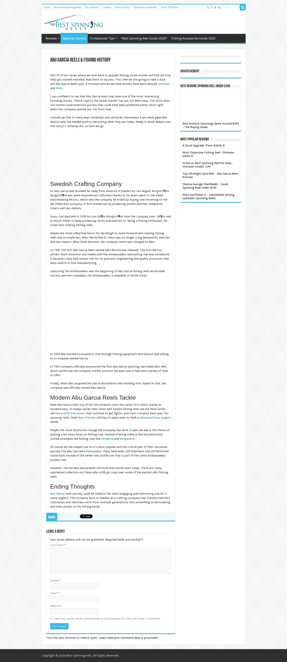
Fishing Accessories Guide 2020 (193, 38)
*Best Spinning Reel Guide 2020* (144, 38)
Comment (58, 545)
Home (47, 7)
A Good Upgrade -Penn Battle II (203, 145)
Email (55, 593)
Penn (59, 88)
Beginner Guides (74, 38)
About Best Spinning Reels (67, 7)
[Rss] (208, 7)
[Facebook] (211, 7)
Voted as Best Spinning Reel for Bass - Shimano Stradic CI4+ (208, 164)
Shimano (164, 84)
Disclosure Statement (145, 7)
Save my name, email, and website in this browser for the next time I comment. (107, 618)
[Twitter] (215, 7)
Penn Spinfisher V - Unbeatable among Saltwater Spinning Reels (208, 196)
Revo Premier (87, 417)
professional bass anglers (154, 417)
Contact (106, 7)
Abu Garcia (57, 493)
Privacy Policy (122, 7)
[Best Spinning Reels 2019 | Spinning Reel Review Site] (74, 21)
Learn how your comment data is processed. (128, 638)
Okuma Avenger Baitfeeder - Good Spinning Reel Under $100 (205, 185)
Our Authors (92, 7)
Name (55, 580)
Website (55, 606)
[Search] (243, 7)
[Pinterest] (219, 7)
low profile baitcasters (70, 413)
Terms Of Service (169, 7)
